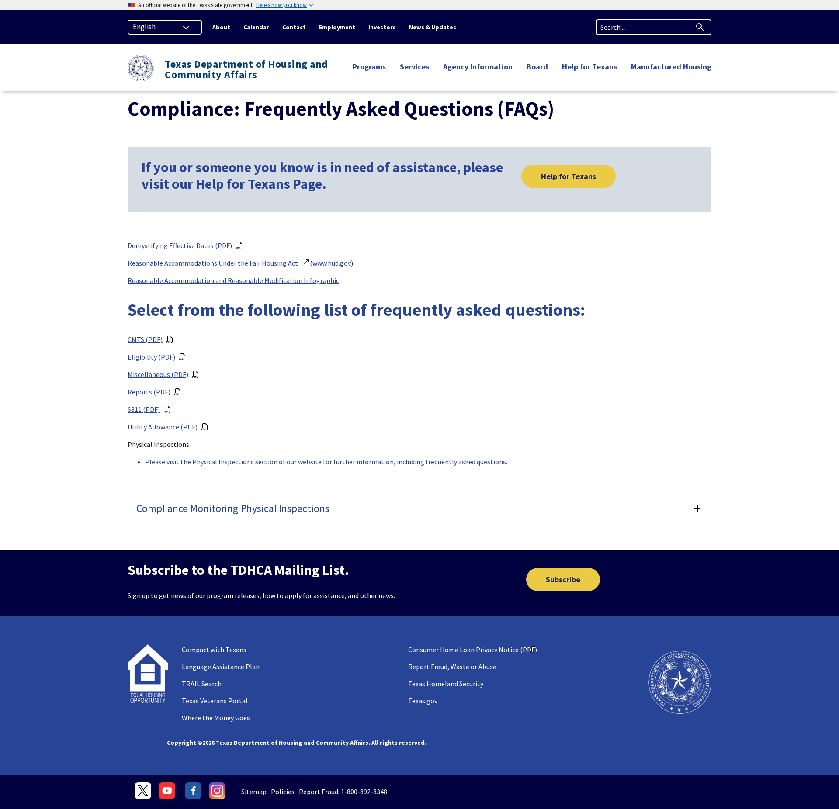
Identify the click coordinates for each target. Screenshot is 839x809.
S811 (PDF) (144, 409)
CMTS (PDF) (145, 339)
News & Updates (432, 27)
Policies (283, 791)
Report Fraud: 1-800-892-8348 (343, 791)
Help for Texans (568, 176)
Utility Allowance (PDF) (163, 426)
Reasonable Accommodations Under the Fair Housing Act (213, 263)
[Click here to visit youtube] (168, 790)
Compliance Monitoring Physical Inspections (232, 508)
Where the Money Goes (216, 717)
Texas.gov (422, 700)
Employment (337, 27)
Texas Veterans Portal (215, 700)
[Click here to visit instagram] (217, 790)
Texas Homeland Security (445, 683)
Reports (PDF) (149, 391)
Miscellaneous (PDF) (158, 374)
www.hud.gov (331, 263)
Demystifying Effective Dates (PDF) (180, 245)
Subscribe (563, 579)
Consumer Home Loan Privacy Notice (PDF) (472, 649)
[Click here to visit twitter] (143, 790)
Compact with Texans (214, 649)
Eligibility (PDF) (151, 357)
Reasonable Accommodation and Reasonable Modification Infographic (233, 280)
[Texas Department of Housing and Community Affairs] (141, 69)
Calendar (256, 27)
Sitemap (254, 791)
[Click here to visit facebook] (193, 790)
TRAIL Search (202, 683)
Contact (294, 27)
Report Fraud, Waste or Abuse (452, 666)
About (221, 27)
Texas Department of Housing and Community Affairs (246, 69)
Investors (382, 27)
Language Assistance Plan (221, 666)
